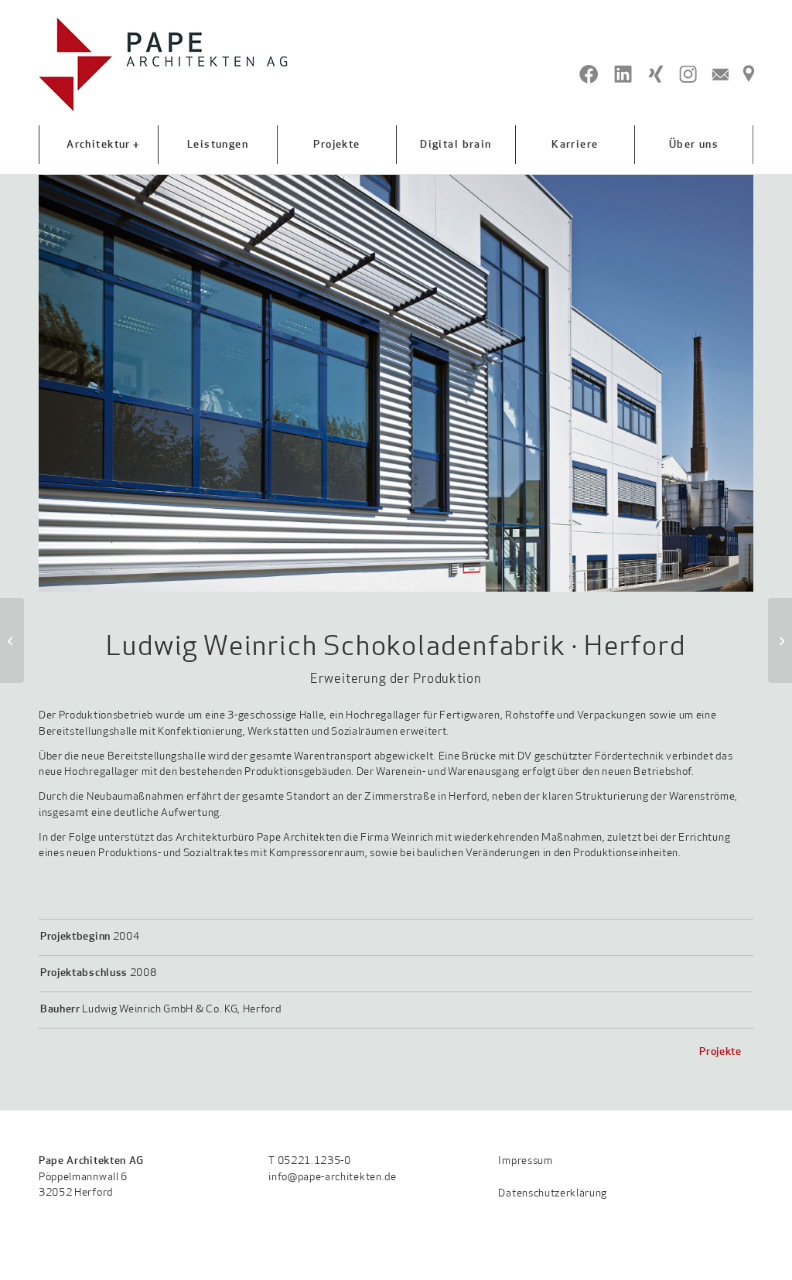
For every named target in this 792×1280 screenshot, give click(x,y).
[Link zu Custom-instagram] (688, 74)
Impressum (525, 1161)
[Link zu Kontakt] (720, 74)
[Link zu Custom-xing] (655, 74)
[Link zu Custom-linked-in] (623, 74)
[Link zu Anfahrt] (748, 74)
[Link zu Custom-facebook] (589, 74)
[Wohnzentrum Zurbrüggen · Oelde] (780, 640)
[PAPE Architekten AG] (164, 64)
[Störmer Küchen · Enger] (12, 640)
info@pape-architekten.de (332, 1177)
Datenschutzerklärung (552, 1194)
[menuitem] (98, 144)
